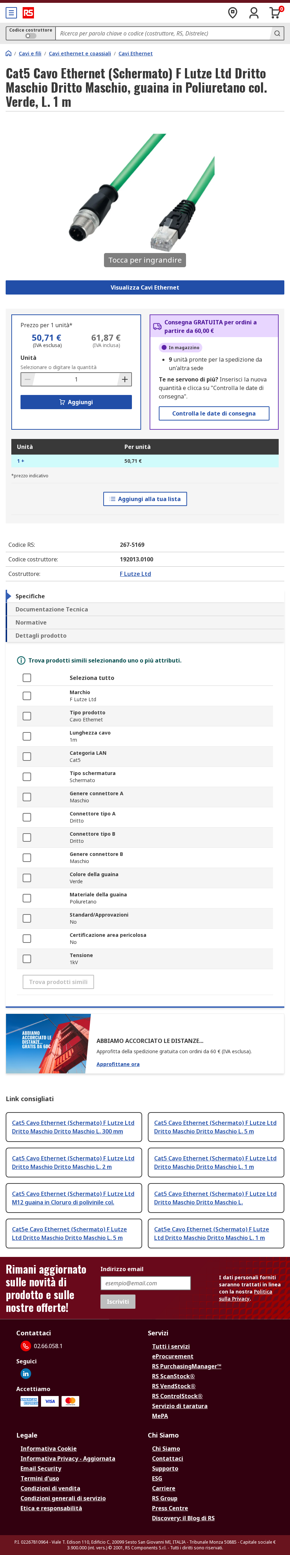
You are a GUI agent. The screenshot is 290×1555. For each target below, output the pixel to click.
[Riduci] (28, 379)
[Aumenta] (124, 379)
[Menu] (11, 12)
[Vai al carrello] (275, 12)
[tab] (145, 596)
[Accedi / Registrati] (254, 12)
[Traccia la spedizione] (233, 12)
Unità (28, 358)
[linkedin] (26, 1373)
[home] (8, 53)
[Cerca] (276, 33)
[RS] (28, 12)
